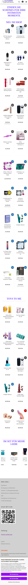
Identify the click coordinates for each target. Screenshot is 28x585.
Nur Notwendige (14, 578)
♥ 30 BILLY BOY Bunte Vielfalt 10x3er (14, 459)
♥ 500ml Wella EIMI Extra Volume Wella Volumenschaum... (8, 117)
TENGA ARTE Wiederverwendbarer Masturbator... (8, 316)
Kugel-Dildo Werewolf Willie (20, 395)
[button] (3, 459)
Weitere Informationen (14, 582)
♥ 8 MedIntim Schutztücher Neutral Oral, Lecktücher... (7, 226)
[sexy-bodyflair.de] (7, 2)
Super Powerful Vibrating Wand (7, 89)
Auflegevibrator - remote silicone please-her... (20, 422)
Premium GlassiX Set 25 (20, 315)
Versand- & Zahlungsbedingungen (9, 490)
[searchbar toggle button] (19, 2)
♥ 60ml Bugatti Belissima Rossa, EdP (20, 90)
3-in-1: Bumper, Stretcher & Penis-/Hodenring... (21, 343)
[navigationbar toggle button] (26, 2)
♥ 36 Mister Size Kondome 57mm (20, 36)
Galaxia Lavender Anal (7, 142)
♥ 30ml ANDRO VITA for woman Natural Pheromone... (20, 279)
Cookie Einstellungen (6, 500)
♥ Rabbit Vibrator (20, 225)
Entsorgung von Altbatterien (8, 488)
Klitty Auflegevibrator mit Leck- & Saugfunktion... (20, 143)
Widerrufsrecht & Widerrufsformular (10, 493)
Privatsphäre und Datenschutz (8, 498)
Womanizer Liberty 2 (7, 421)
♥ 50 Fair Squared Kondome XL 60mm (7, 37)
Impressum (4, 485)
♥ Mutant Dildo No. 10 (7, 368)
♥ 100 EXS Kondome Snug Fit (20, 253)
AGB (2, 495)
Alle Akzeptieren (14, 574)
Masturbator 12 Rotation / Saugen (7, 64)
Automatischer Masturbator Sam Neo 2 (20, 117)
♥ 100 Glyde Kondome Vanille (7, 278)
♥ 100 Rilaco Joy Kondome (20, 172)
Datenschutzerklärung (6, 571)
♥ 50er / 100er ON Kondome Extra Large (7, 173)
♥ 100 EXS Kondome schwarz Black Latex (20, 200)
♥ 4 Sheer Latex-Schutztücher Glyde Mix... (7, 253)
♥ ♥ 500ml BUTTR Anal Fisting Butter (7, 200)
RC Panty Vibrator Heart (20, 63)
